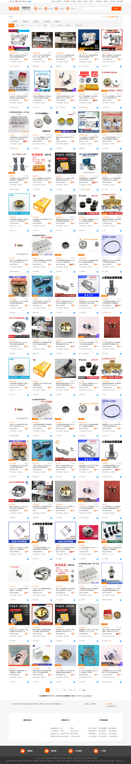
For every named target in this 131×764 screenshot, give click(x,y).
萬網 (93, 761)
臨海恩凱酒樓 (101, 731)
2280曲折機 (93, 704)
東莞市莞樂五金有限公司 (38, 305)
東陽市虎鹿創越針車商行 (84, 182)
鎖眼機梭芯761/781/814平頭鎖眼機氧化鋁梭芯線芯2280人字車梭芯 (111, 179)
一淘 (54, 761)
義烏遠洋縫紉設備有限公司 (61, 264)
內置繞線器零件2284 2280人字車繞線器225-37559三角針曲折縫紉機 (111, 671)
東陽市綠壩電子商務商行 (107, 305)
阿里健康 (112, 761)
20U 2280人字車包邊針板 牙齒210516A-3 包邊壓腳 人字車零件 (88, 671)
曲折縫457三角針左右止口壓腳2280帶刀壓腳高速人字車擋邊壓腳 (111, 548)
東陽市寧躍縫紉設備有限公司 (107, 264)
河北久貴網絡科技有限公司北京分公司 (118, 733)
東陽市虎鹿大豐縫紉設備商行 (107, 141)
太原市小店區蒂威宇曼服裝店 (105, 736)
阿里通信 (88, 761)
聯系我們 (89, 758)
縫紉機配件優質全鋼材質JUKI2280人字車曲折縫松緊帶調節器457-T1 (65, 220)
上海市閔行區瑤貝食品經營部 (95, 736)
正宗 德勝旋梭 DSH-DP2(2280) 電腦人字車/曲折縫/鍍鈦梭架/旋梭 (19, 302)
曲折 (61, 728)
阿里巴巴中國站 (28, 761)
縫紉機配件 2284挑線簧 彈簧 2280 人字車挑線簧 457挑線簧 (18, 671)
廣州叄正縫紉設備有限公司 (38, 59)
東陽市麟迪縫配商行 (38, 551)
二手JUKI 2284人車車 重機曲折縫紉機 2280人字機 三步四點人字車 (42, 56)
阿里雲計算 (77, 761)
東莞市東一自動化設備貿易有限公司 (84, 141)
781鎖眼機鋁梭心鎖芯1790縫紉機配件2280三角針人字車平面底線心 (88, 589)
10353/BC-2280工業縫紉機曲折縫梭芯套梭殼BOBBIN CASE (42, 589)
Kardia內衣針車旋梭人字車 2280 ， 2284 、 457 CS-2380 (88, 548)
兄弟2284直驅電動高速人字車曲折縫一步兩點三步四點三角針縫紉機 (42, 97)
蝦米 (72, 761)
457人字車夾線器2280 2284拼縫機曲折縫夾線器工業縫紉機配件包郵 (111, 343)
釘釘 (107, 761)
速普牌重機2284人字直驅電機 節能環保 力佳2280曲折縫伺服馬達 (42, 343)
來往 (104, 761)
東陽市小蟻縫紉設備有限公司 (84, 592)
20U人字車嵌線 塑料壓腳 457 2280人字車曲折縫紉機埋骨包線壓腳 (111, 138)
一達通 (117, 761)
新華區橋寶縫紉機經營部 (61, 592)
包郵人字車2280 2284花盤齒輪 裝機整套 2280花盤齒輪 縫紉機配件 (88, 261)
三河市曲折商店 (54, 731)
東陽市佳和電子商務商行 (107, 100)
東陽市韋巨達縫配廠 (61, 141)
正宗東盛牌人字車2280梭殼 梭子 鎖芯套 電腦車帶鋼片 (42, 220)
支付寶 (100, 761)
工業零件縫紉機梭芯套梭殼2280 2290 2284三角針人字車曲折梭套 (65, 261)
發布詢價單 (110, 704)
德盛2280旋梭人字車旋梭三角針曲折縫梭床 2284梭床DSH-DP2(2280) (111, 630)
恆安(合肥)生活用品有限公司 (116, 736)
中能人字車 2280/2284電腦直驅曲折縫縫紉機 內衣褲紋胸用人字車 (88, 56)
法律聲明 (64, 758)
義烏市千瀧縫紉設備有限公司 (61, 551)
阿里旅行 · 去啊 (60, 761)
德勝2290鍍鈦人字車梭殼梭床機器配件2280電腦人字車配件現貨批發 (42, 630)
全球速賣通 (36, 761)
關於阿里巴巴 (82, 758)
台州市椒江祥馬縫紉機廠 (84, 59)
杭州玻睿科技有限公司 (84, 305)
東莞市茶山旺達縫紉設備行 (84, 223)
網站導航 (95, 758)
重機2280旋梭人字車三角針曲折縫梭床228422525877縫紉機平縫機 (42, 671)
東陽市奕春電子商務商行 (38, 264)
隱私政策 (75, 758)
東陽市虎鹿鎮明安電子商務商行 (107, 346)
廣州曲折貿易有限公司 (66, 736)
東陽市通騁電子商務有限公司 (14, 346)
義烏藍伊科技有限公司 (38, 592)
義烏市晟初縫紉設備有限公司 (14, 182)
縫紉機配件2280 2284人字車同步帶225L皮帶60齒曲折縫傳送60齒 (111, 261)
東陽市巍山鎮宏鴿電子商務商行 (14, 141)
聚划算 (50, 761)
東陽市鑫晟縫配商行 (38, 141)
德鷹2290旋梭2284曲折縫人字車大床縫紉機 (65, 138)
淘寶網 (42, 761)
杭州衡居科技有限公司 (14, 223)
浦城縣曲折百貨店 (65, 733)
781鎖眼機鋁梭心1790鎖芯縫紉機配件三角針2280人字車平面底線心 (18, 138)
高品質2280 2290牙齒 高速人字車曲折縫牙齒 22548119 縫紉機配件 (18, 548)
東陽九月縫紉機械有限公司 (61, 305)
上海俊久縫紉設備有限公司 (107, 223)
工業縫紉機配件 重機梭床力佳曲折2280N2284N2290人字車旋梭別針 (18, 220)
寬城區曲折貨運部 (55, 736)
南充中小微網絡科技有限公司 (95, 728)
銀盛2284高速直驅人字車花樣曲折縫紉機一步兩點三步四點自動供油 (111, 56)
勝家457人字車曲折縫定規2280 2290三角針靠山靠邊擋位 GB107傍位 (65, 302)
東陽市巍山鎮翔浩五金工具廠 (107, 182)
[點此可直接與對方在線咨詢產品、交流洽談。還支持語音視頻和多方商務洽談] (28, 66)
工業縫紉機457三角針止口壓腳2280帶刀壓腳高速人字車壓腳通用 (18, 179)
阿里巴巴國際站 (19, 761)
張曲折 (72, 728)
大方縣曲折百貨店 (75, 736)
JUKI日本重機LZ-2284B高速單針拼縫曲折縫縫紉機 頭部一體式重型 (88, 138)
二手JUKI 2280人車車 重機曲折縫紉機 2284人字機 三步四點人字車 (65, 56)
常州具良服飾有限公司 (114, 728)
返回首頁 (79, 696)
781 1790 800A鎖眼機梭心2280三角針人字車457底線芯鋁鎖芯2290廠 (42, 138)
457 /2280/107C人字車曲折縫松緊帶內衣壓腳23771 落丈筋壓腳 (18, 589)
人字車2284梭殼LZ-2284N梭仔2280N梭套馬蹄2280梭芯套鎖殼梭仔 (42, 302)
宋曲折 (62, 731)
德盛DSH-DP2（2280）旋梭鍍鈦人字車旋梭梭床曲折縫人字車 (65, 343)
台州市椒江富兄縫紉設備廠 (14, 59)
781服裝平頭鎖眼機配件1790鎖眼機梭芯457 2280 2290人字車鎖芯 (42, 261)
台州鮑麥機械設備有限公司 (107, 59)
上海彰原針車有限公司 (84, 551)
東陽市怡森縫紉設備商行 (84, 100)
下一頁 (64, 690)
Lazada (122, 761)
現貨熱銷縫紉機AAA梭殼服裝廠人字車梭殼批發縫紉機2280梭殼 (88, 179)
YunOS (83, 761)
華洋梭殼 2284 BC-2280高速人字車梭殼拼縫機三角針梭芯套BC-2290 (65, 179)
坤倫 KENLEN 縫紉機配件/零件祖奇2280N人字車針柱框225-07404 (18, 261)
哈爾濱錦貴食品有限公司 (94, 731)
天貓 (46, 761)
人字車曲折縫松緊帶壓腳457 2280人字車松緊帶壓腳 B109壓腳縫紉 (111, 302)
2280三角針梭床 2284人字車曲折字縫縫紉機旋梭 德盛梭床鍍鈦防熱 (65, 671)
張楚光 (34, 346)
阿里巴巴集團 (10, 761)
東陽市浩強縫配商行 (61, 182)
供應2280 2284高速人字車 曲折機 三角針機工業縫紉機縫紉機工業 (18, 56)
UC (96, 761)
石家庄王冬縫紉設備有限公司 (38, 182)
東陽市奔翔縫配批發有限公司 (107, 551)
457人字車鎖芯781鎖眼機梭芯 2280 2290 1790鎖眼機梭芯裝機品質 (88, 220)
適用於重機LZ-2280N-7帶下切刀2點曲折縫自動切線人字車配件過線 (88, 302)
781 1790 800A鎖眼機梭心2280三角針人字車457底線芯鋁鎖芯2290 (111, 97)
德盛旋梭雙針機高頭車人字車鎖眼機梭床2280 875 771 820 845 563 (111, 220)
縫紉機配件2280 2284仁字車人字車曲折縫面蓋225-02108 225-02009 (88, 630)
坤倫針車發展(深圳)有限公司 (14, 264)
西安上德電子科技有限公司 (105, 733)
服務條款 (69, 758)
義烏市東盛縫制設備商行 (38, 223)
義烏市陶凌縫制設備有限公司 (61, 346)
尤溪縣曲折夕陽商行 (55, 733)
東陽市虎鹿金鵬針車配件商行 (61, 223)
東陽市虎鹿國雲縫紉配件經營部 (14, 592)
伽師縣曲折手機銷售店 (56, 728)
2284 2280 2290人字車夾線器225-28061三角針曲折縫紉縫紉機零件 (88, 343)
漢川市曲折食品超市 (75, 733)
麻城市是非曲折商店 (75, 731)
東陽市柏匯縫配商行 (14, 551)
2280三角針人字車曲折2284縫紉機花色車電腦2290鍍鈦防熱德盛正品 (18, 97)
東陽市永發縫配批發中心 (84, 264)
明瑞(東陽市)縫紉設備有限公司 (14, 305)
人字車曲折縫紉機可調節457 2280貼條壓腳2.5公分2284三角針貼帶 (65, 97)
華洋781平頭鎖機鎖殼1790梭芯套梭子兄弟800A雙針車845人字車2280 (88, 97)
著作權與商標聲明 (56, 758)
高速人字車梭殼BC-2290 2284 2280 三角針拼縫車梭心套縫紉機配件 (18, 343)
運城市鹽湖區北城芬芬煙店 (95, 733)
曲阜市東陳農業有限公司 (104, 728)
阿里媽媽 (67, 761)
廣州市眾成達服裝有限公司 (115, 731)
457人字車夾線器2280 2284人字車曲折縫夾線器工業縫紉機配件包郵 (111, 589)
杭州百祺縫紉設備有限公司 (14, 100)
